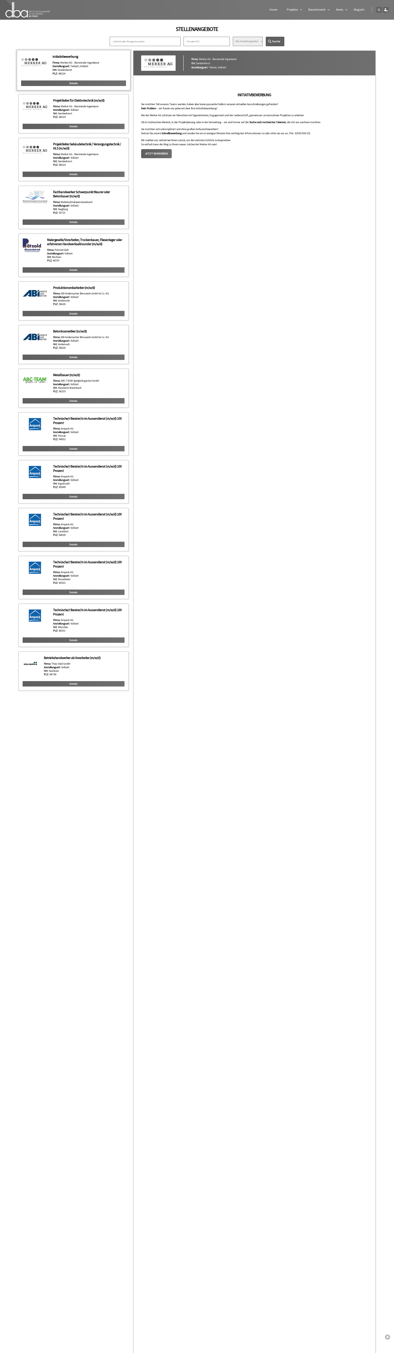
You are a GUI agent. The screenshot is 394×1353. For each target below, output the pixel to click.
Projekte (292, 9)
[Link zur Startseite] (27, 10)
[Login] (386, 10)
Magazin (359, 9)
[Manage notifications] (387, 1337)
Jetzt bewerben (156, 153)
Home (273, 9)
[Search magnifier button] (379, 9)
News (339, 9)
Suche (276, 41)
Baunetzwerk (316, 9)
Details (73, 83)
